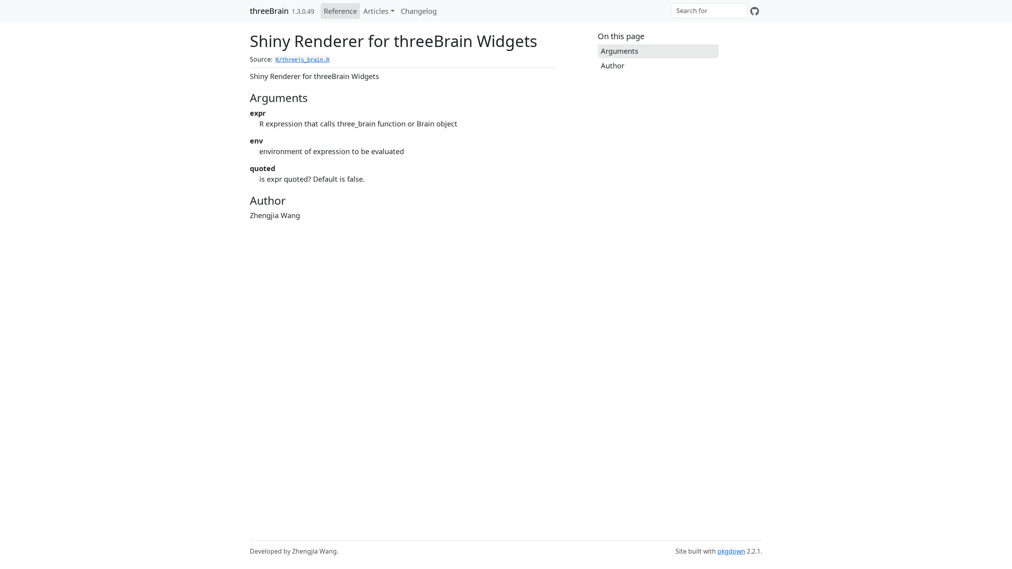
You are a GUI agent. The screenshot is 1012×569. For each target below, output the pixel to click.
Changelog (419, 11)
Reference (340, 11)
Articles (376, 11)
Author (612, 65)
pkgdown (731, 551)
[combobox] (709, 10)
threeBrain (269, 11)
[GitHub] (754, 11)
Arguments (619, 51)
